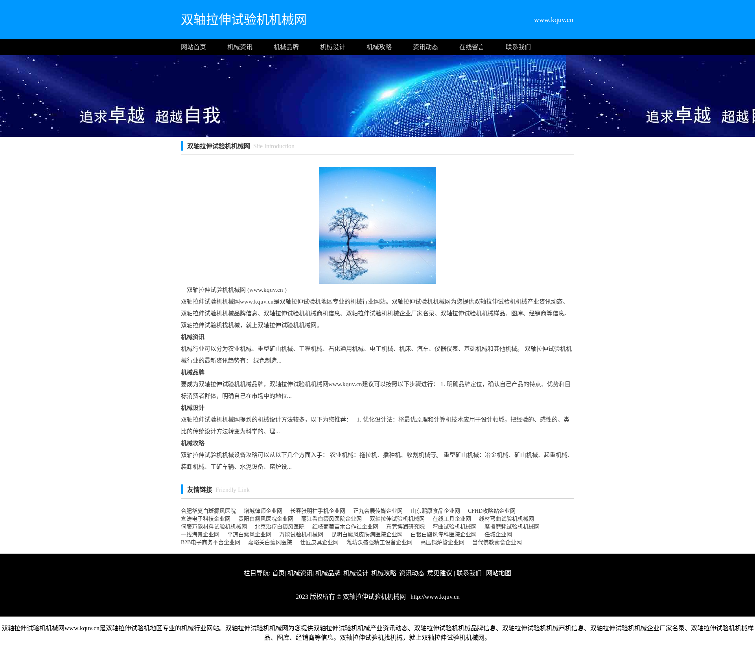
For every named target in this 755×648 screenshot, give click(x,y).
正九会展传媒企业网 (378, 511)
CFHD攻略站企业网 (492, 511)
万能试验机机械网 (301, 535)
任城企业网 (498, 535)
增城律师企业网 (263, 511)
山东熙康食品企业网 (435, 511)
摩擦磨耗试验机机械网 (512, 527)
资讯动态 (425, 47)
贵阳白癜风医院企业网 (265, 519)
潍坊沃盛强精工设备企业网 (379, 542)
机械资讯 (239, 47)
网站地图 (498, 573)
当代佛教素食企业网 (497, 542)
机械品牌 (286, 47)
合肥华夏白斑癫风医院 (208, 511)
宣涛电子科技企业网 (205, 519)
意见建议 (439, 573)
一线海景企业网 (200, 535)
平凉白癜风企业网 (249, 535)
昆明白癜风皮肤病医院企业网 (367, 535)
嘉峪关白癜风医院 (270, 542)
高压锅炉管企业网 (442, 542)
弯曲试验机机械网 (455, 527)
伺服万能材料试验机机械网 (214, 527)
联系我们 (518, 47)
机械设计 (332, 47)
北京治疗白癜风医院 (279, 527)
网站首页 (193, 47)
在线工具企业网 (452, 519)
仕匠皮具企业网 (319, 542)
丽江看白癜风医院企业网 (331, 519)
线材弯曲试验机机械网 (506, 519)
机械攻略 (379, 47)
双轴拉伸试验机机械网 (397, 519)
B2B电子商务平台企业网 (210, 542)
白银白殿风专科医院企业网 (444, 535)
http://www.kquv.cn (434, 596)
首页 (278, 573)
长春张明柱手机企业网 (317, 511)
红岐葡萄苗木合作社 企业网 (345, 527)
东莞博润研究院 (405, 527)
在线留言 (471, 47)
